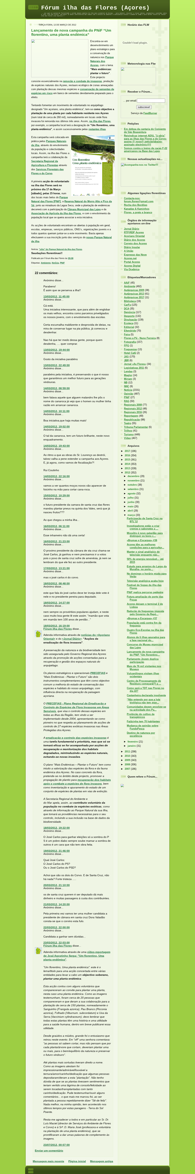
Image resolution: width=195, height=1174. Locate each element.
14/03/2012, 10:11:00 (56, 411)
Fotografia (130, 341)
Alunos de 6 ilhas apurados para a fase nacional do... (146, 639)
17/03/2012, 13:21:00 (56, 568)
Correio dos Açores (135, 243)
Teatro (127, 423)
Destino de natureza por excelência (141, 734)
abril (131, 510)
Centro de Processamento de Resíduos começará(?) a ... (144, 682)
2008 (128, 764)
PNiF (62, 263)
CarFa (127, 304)
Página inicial (77, 1161)
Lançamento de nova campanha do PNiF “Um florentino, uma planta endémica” (71, 32)
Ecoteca (128, 323)
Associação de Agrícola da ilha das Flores (56, 213)
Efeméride (130, 330)
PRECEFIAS (97, 673)
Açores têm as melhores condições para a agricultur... (145, 546)
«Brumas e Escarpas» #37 (142, 618)
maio (131, 506)
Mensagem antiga (101, 1161)
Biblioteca (130, 301)
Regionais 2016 (133, 412)
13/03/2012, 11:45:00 (56, 296)
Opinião (128, 393)
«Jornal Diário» (72, 638)
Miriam (128, 378)
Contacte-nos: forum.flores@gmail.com (138, 200)
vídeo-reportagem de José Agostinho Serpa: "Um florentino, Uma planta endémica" (76, 955)
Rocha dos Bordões (135, 205)
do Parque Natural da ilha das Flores (60, 249)
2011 (128, 751)
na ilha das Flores (99, 121)
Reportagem (131, 415)
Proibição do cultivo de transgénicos (140, 715)
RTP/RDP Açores (134, 232)
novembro (134, 480)
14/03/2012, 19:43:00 (56, 445)
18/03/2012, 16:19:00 (56, 625)
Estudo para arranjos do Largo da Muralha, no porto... (147, 568)
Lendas (128, 371)
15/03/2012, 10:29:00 (56, 495)
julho (131, 497)
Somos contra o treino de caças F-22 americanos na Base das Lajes (145, 150)
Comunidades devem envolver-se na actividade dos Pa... (146, 708)
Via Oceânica (131, 269)
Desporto (129, 316)
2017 (128, 451)
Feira (127, 334)
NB (125, 382)
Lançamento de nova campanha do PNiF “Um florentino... (145, 653)
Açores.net (130, 258)
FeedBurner (150, 113)
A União (128, 250)
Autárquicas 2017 (134, 297)
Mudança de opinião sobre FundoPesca (142, 727)
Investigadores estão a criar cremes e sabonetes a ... (143, 527)
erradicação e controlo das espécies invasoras (76, 737)
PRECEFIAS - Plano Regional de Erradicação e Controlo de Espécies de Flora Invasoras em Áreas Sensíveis (76, 707)
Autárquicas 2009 (134, 290)
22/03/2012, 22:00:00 (56, 927)
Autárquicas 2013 (134, 293)
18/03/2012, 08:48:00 (56, 583)
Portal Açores (132, 262)
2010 (128, 755)
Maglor (128, 375)
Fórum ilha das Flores (57, 628)
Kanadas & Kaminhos (136, 208)
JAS (126, 356)
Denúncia (129, 312)
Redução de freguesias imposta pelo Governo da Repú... (145, 612)
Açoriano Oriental (134, 236)
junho (131, 502)
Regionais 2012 (133, 408)
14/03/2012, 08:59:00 (56, 388)
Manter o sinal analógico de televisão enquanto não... (143, 553)
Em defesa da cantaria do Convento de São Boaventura (145, 130)
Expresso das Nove (135, 254)
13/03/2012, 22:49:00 (56, 365)
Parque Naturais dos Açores (102, 61)
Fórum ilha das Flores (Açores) (95, 8)
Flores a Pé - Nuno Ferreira (140, 338)
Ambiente (46, 263)
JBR (126, 360)
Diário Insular (132, 247)
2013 (128, 468)
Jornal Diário (131, 228)
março (132, 515)
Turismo (129, 434)
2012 (128, 472)
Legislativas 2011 (134, 367)
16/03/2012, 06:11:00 (56, 526)
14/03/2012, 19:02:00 (56, 426)
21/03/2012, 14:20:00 (56, 904)
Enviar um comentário (49, 1150)
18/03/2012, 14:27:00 (56, 602)
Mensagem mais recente (48, 1161)
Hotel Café (130, 353)
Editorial (129, 327)
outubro (133, 484)
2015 (128, 459)
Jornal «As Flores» (135, 364)
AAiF (127, 282)
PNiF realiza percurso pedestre (145, 592)
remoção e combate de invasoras (82, 81)
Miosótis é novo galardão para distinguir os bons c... (145, 534)
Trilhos (128, 430)
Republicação (132, 419)
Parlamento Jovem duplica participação (142, 660)
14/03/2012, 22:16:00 (56, 476)
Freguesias (130, 349)
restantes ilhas (97, 129)
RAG (126, 401)
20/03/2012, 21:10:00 (56, 885)
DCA (126, 308)
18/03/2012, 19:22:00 (56, 827)
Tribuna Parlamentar (136, 427)
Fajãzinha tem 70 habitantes (143, 721)
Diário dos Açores (134, 239)
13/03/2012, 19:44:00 (56, 349)
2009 (128, 760)
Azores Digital (132, 265)
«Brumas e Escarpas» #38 (142, 540)
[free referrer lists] (122, 786)
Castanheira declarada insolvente (146, 695)
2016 (128, 455)
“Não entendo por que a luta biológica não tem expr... (143, 701)
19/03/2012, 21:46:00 (56, 850)
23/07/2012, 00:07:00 (56, 1144)
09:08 (70, 258)
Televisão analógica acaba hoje (145, 580)
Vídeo (127, 438)
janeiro (132, 745)
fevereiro (133, 741)
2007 (128, 768)
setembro (133, 489)
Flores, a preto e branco (138, 212)
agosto (132, 493)
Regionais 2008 (133, 404)
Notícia (55, 263)
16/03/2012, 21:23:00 (56, 541)
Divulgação (130, 319)
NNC (126, 386)
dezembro (134, 476)
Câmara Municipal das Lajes (84, 209)
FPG (126, 345)
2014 (128, 464)
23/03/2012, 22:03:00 (56, 942)
